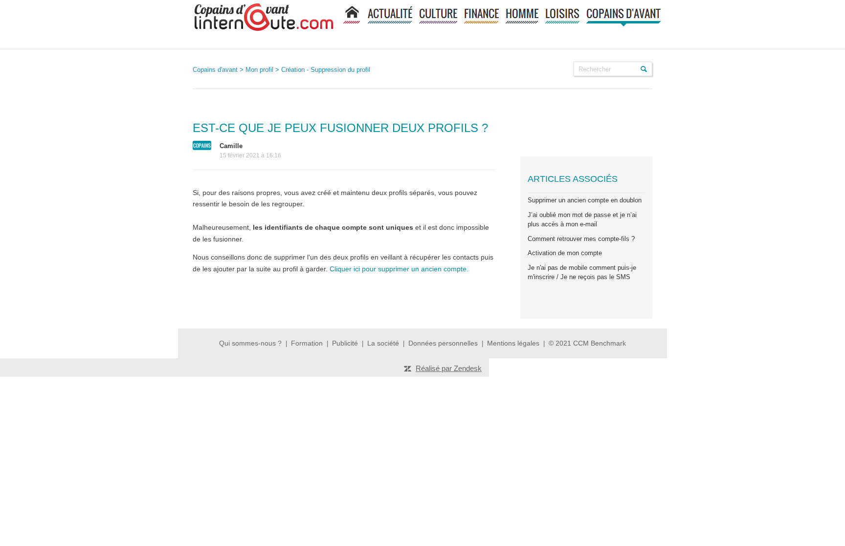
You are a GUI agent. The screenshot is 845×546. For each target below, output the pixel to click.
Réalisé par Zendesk (449, 368)
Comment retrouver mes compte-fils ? (581, 238)
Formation (307, 343)
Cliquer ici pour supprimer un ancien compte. (400, 269)
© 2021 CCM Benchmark (587, 343)
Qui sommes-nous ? (250, 343)
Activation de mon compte (565, 253)
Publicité (345, 343)
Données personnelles (443, 343)
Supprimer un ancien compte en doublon (585, 200)
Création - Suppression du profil (325, 69)
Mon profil (259, 69)
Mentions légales (514, 343)
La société (383, 343)
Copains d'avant (215, 69)
